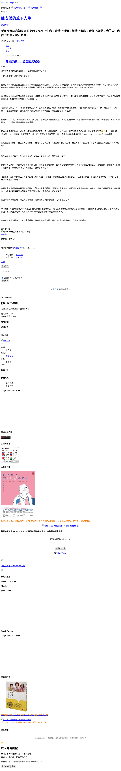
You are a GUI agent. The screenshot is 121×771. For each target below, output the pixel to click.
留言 (21, 248)
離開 (13, 766)
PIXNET (42, 738)
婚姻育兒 (20, 41)
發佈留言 (5, 281)
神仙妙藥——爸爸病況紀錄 (23, 61)
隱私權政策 (74, 738)
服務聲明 (83, 738)
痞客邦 (16, 248)
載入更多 (5, 266)
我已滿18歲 (6, 766)
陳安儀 (4, 234)
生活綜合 (19, 255)
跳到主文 (5, 25)
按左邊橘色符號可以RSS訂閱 (13, 566)
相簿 (7, 46)
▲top (3, 262)
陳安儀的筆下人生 (16, 18)
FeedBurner (62, 553)
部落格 (8, 48)
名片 (7, 51)
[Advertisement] (60, 411)
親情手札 (19, 257)
